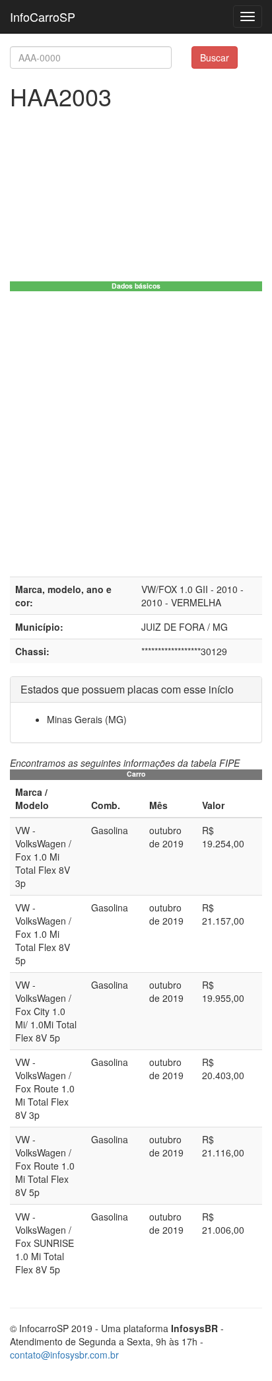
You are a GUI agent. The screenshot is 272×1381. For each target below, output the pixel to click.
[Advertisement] (136, 434)
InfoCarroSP (42, 16)
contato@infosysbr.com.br (64, 1354)
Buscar (214, 57)
